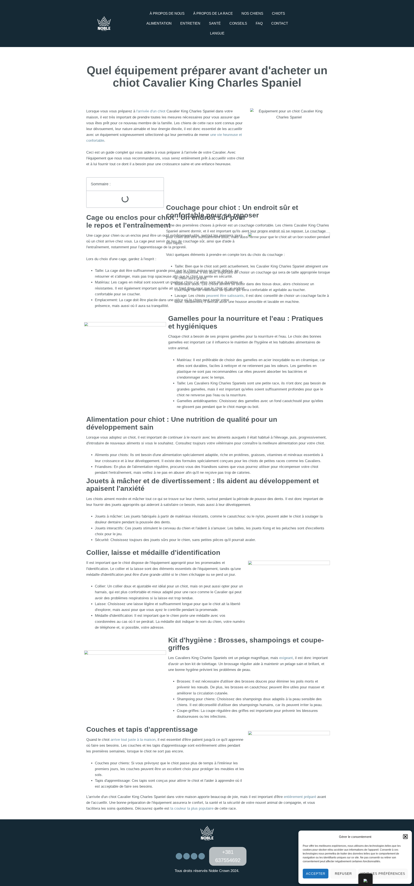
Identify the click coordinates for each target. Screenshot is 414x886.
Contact (279, 23)
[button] (405, 836)
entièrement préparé (300, 797)
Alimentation (159, 23)
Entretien (190, 23)
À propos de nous (167, 13)
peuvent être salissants (225, 296)
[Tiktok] (322, 22)
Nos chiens (252, 13)
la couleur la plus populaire (191, 808)
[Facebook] (310, 22)
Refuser (343, 873)
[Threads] (201, 856)
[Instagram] (316, 22)
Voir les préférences (383, 873)
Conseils (238, 23)
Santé (215, 23)
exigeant (286, 658)
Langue (217, 33)
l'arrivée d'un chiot (150, 111)
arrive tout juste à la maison (133, 740)
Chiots (278, 13)
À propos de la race (213, 13)
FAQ (259, 23)
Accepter (315, 873)
